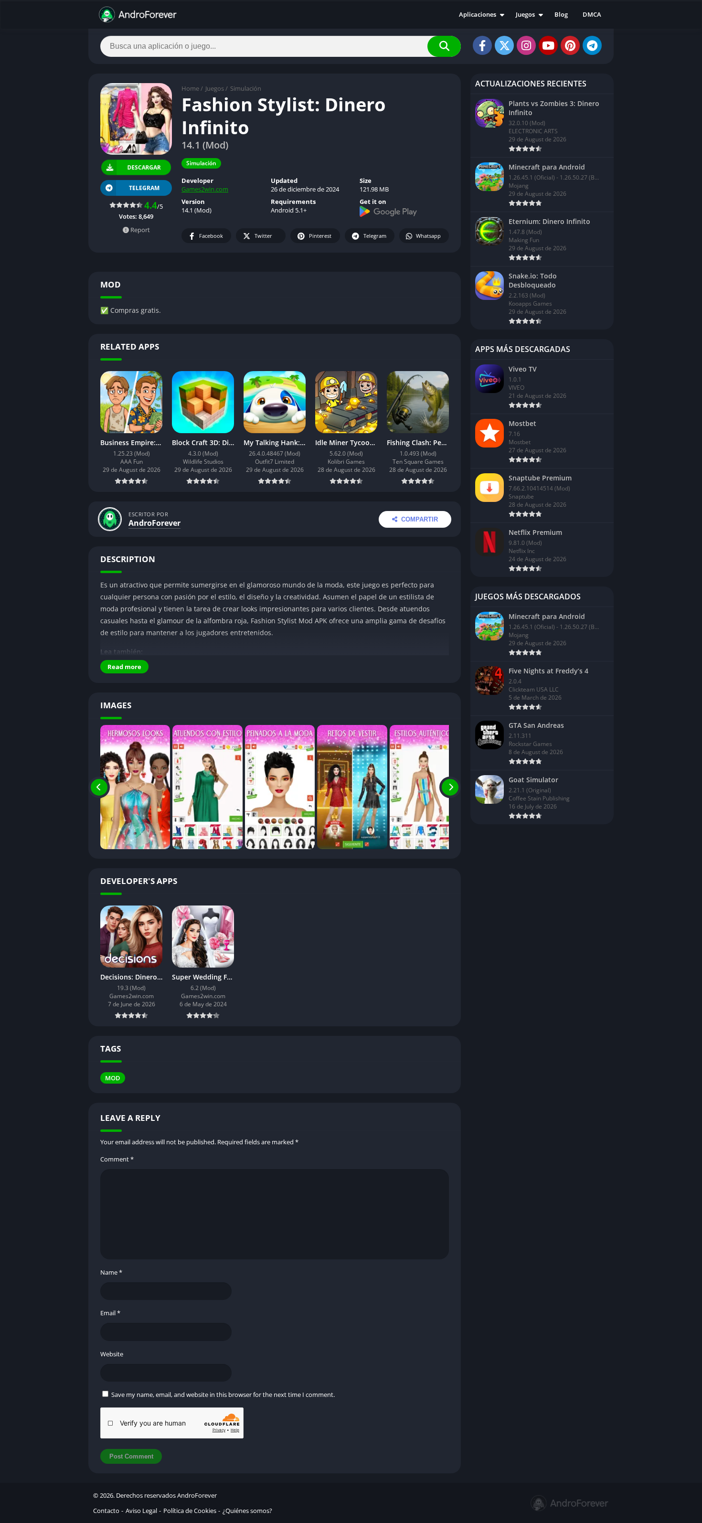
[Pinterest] (570, 45)
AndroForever (154, 523)
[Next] (450, 787)
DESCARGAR (144, 167)
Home (190, 88)
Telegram (374, 235)
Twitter (263, 235)
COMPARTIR (419, 519)
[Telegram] (592, 45)
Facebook (211, 235)
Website (111, 1354)
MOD (112, 1078)
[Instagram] (526, 45)
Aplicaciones (477, 14)
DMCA (592, 14)
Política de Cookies (189, 1510)
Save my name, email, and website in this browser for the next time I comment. (223, 1394)
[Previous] (99, 787)
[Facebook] (482, 45)
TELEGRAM (144, 188)
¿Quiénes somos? (247, 1510)
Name (111, 1272)
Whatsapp (428, 235)
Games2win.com (204, 189)
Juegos (525, 14)
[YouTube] (548, 45)
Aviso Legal (141, 1510)
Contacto (106, 1510)
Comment (117, 1159)
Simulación (245, 88)
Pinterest (320, 235)
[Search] (444, 46)
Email (110, 1313)
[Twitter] (504, 45)
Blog (561, 14)
